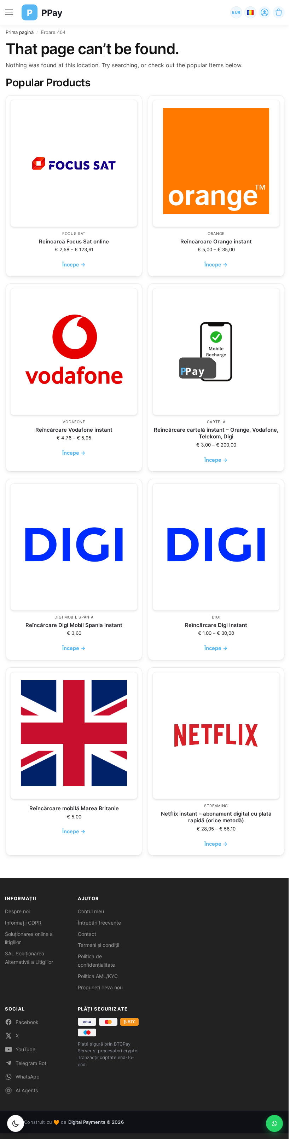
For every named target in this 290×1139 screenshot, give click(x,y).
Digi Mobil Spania (74, 617)
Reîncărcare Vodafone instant (73, 429)
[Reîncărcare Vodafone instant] (74, 349)
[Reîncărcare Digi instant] (216, 544)
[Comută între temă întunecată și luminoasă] (15, 1123)
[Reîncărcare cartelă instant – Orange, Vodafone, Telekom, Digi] (216, 351)
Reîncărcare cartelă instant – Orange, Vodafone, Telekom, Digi (216, 433)
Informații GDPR (23, 923)
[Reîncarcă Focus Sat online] (74, 163)
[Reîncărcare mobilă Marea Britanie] (74, 733)
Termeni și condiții (98, 945)
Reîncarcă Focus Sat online (74, 241)
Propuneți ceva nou (100, 987)
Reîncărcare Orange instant (216, 241)
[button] (279, 12)
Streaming (216, 806)
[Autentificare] (265, 12)
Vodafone (74, 422)
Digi (216, 617)
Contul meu (91, 911)
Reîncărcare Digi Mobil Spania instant (73, 625)
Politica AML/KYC (98, 976)
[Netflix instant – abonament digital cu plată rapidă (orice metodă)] (216, 735)
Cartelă (216, 422)
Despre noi (17, 911)
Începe (74, 264)
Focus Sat (74, 233)
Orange (216, 233)
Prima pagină (20, 32)
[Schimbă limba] (250, 12)
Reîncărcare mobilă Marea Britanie (74, 808)
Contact (87, 934)
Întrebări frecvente (99, 923)
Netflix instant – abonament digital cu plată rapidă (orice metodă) (216, 817)
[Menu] (10, 12)
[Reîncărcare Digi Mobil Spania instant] (74, 544)
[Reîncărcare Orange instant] (216, 161)
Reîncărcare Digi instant (216, 625)
